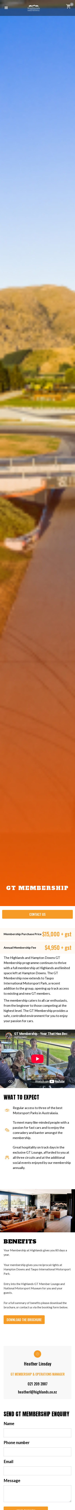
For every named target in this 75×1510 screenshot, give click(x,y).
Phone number (17, 1442)
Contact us (37, 914)
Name (9, 1423)
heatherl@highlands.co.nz (37, 1392)
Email (8, 1461)
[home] (33, 8)
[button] (6, 7)
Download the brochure (24, 1319)
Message (12, 1480)
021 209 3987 (38, 1384)
